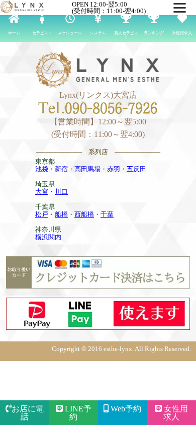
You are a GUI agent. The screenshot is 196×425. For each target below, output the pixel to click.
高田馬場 (87, 169)
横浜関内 (48, 237)
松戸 (41, 214)
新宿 (61, 169)
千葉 (107, 214)
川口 (61, 191)
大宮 (41, 191)
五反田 (136, 169)
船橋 (61, 214)
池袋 (41, 169)
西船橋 (84, 214)
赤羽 (113, 169)
